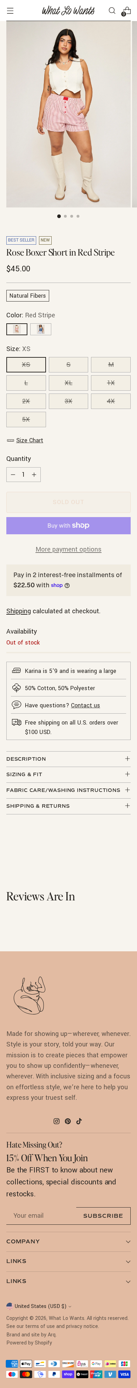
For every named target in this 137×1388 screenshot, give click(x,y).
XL (68, 383)
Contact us (85, 705)
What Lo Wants (66, 1318)
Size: (18, 348)
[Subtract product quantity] (13, 475)
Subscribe (103, 1216)
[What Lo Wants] (68, 10)
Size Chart (29, 440)
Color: (30, 315)
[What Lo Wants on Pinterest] (68, 1122)
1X (111, 383)
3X (68, 401)
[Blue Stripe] (40, 329)
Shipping (18, 611)
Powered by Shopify (29, 1343)
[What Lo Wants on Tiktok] (80, 1122)
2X (26, 401)
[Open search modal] (112, 11)
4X (111, 401)
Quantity (18, 458)
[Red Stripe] (16, 329)
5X (26, 419)
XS (26, 364)
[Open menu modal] (10, 11)
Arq (52, 1335)
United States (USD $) (40, 1306)
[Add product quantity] (34, 475)
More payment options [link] (68, 549)
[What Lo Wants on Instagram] (57, 1122)
